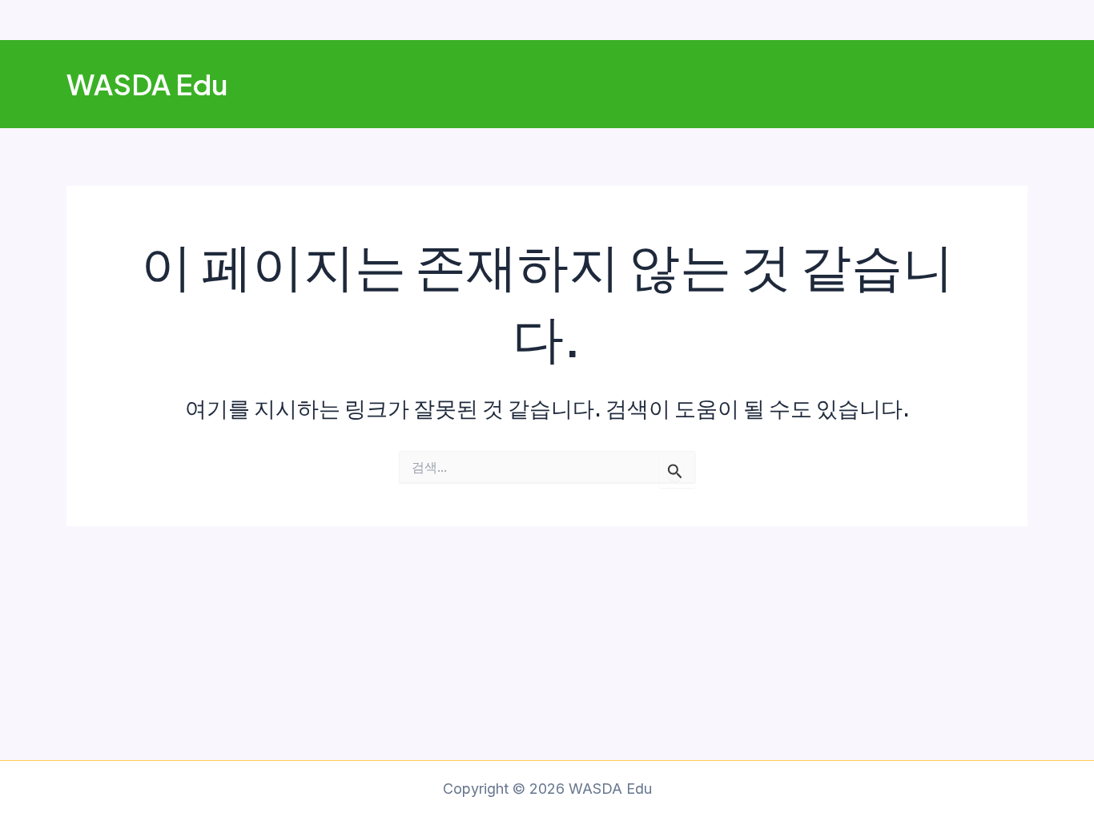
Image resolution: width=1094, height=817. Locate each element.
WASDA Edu (146, 84)
